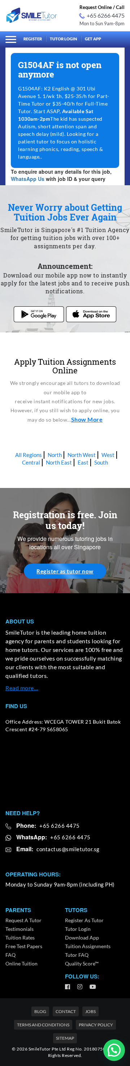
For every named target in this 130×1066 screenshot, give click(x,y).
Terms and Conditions (43, 1024)
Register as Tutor (84, 920)
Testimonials (19, 929)
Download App (82, 937)
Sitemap (65, 1038)
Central (31, 462)
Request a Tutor (23, 920)
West (107, 455)
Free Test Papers (23, 946)
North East (59, 462)
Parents (18, 910)
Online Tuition (21, 963)
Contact (66, 1011)
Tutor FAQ (76, 955)
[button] (114, 1050)
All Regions (28, 455)
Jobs (90, 1011)
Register (32, 38)
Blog (40, 1011)
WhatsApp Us (27, 178)
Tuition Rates (20, 937)
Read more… (21, 687)
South (101, 462)
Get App (93, 38)
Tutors (76, 910)
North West (82, 455)
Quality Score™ (82, 963)
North (55, 455)
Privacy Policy (96, 1024)
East (83, 462)
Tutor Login (63, 38)
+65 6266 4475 (106, 15)
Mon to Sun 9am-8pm (102, 23)
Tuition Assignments (87, 946)
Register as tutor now (65, 571)
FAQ (10, 955)
